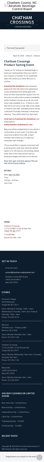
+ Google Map (9, 234)
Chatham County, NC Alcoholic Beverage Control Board (22, 6)
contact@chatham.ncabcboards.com (20, 272)
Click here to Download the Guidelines (20, 119)
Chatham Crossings (12, 226)
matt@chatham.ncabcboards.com (18, 125)
